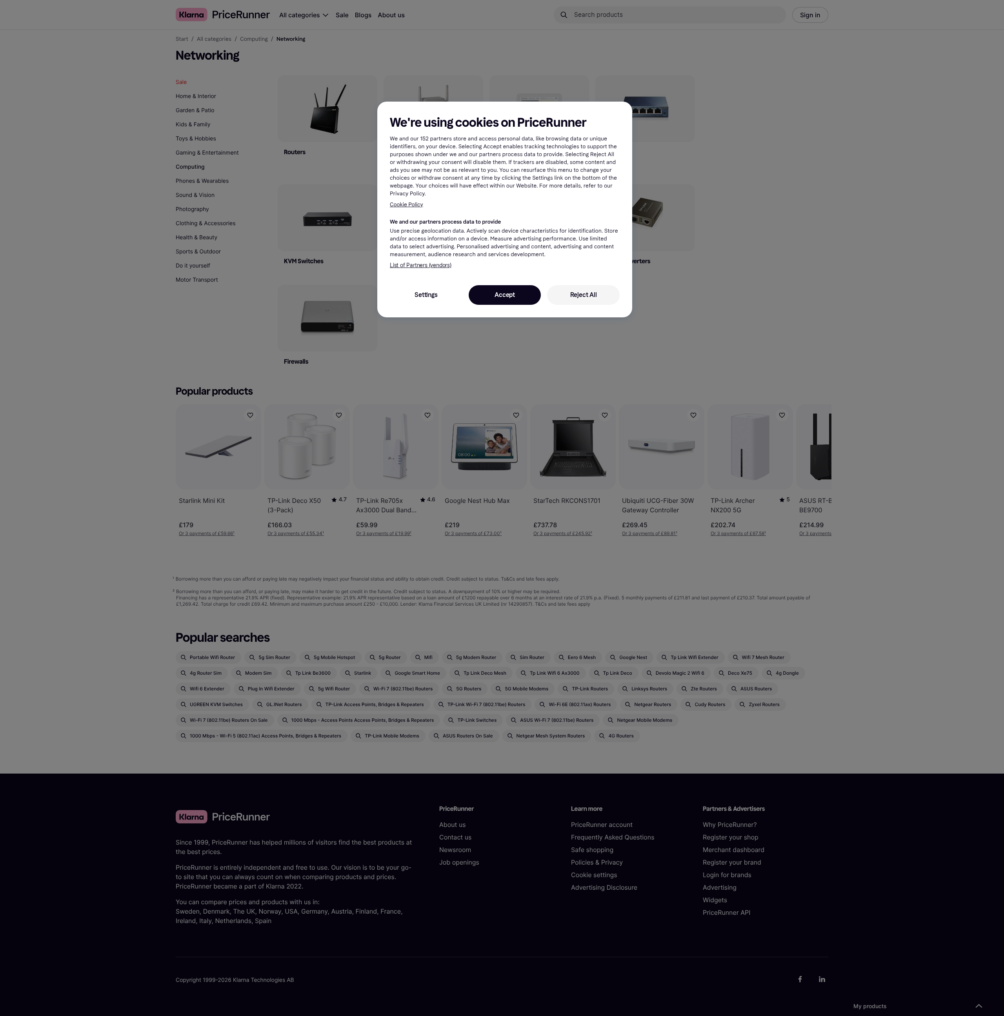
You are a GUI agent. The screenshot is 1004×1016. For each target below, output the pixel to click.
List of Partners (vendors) (420, 265)
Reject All (583, 295)
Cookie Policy (406, 204)
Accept (505, 295)
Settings (426, 295)
